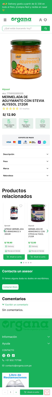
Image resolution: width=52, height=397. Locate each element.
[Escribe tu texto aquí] (3, 356)
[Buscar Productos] (46, 28)
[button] (4, 231)
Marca (6, 168)
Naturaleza (8, 175)
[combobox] (26, 28)
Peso (5, 161)
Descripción (8, 154)
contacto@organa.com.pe (18, 365)
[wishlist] (45, 20)
